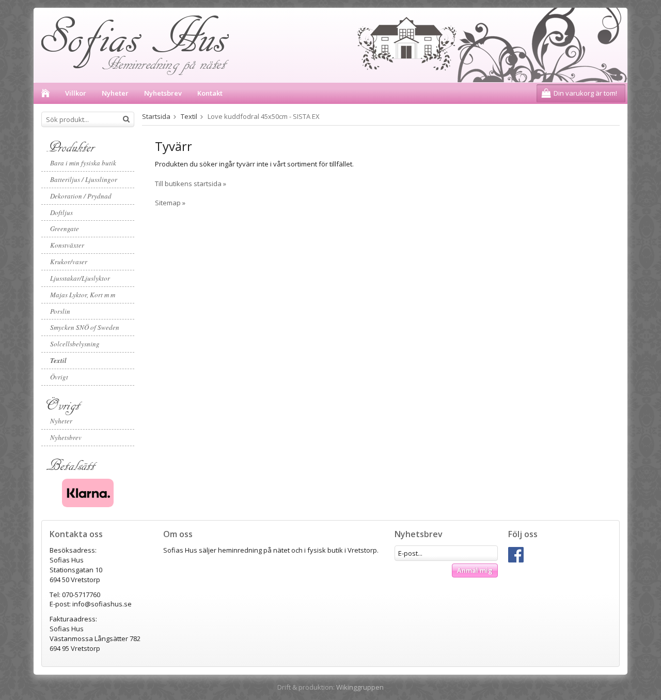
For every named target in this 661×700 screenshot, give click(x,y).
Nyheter (115, 93)
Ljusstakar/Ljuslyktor (80, 278)
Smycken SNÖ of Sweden (84, 327)
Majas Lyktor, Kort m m (82, 294)
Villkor (75, 93)
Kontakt (210, 93)
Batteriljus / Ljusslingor (83, 179)
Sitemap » (170, 202)
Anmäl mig (475, 570)
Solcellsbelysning (75, 343)
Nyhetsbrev (163, 93)
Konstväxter (67, 245)
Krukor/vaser (68, 261)
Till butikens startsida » (190, 183)
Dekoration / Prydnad (81, 196)
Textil (58, 360)
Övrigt (59, 377)
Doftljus (61, 212)
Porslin (60, 311)
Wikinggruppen (360, 687)
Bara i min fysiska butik (83, 163)
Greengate (64, 228)
